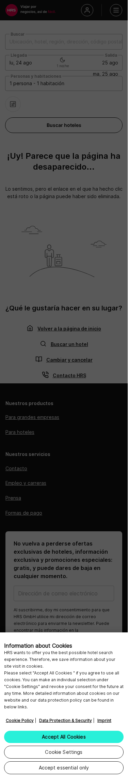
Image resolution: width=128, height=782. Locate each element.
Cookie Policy (20, 720)
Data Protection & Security (65, 720)
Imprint (104, 720)
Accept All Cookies (64, 737)
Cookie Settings (63, 752)
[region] (64, 706)
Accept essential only (64, 767)
